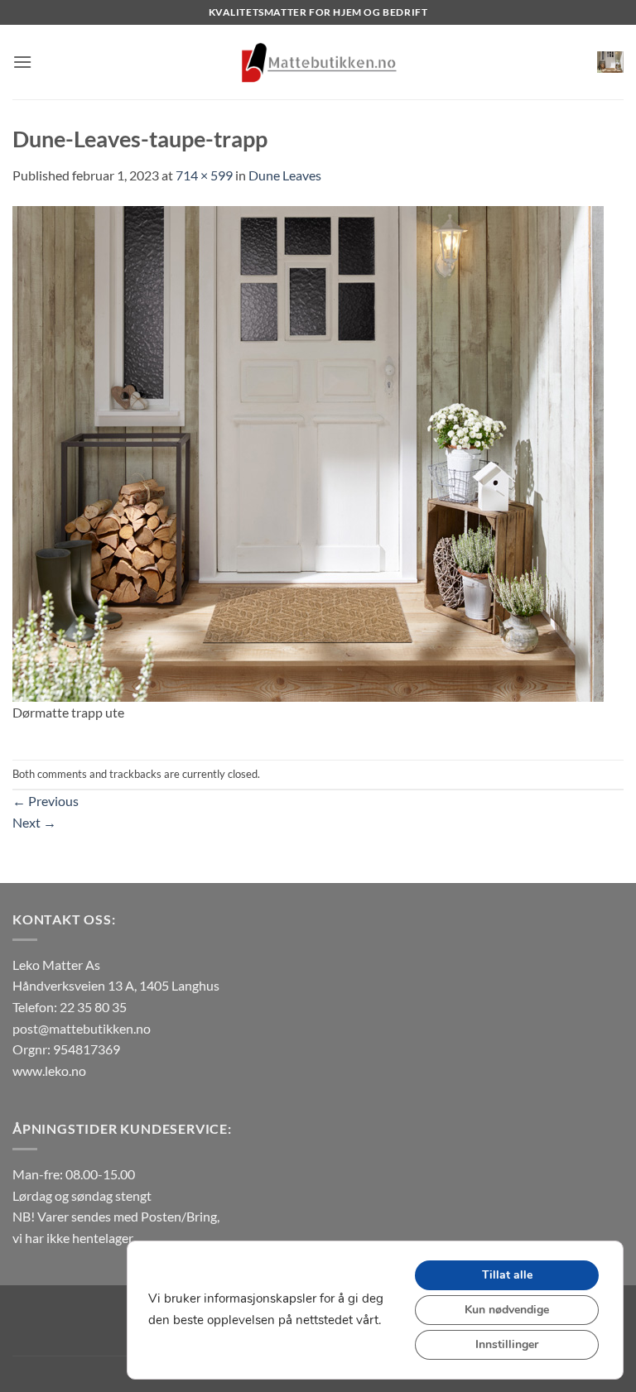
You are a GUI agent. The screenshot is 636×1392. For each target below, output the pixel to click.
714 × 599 (204, 175)
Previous (45, 801)
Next (34, 822)
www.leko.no (49, 1070)
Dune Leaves (284, 175)
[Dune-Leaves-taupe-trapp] (308, 451)
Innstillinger (506, 1344)
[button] (22, 61)
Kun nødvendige (507, 1310)
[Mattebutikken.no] (318, 62)
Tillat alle (507, 1275)
